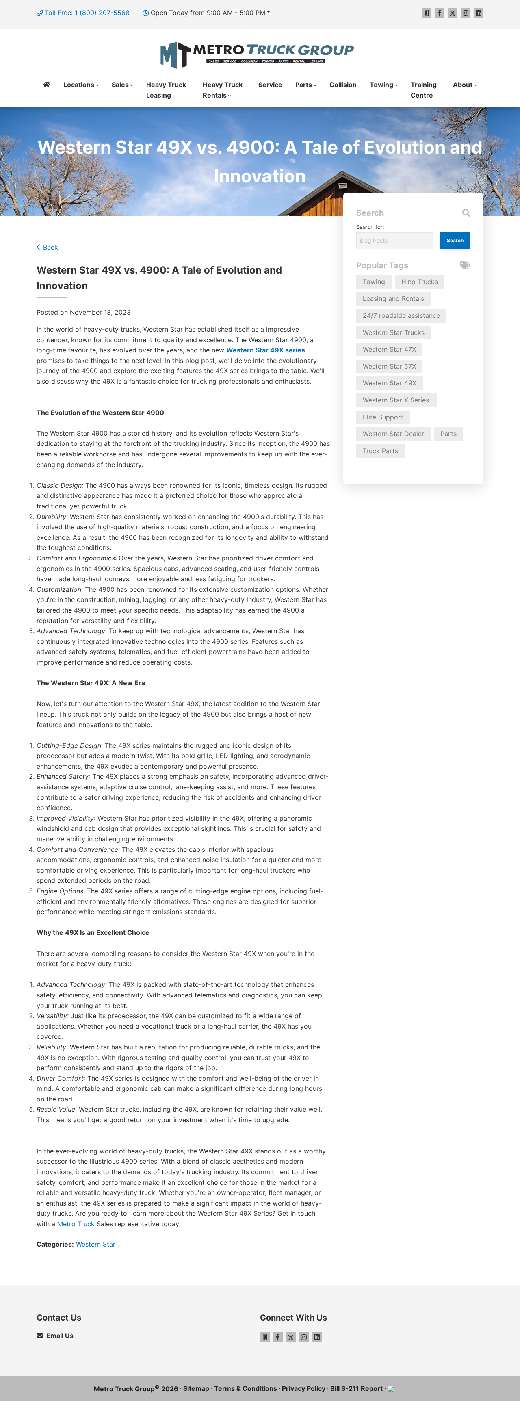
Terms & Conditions (245, 1388)
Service (270, 84)
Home (47, 90)
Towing (381, 84)
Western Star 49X (389, 383)
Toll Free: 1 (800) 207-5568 (87, 13)
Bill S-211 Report (356, 1388)
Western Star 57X (389, 366)
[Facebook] (439, 13)
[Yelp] (426, 13)
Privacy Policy (303, 1388)
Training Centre (424, 89)
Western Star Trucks (394, 332)
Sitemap (196, 1388)
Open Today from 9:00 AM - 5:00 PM (208, 13)
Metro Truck (76, 1224)
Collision (343, 84)
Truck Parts (380, 451)
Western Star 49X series (265, 350)
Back (50, 247)
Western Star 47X (389, 349)
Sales (120, 84)
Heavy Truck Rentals (223, 89)
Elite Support (383, 417)
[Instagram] (465, 13)
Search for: (370, 227)
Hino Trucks (419, 282)
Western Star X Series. (397, 400)
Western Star (95, 1244)
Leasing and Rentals (393, 298)
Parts (303, 84)
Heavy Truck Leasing (166, 89)
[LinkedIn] (478, 13)
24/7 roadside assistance (401, 315)
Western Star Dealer (393, 434)
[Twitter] (452, 13)
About (462, 84)
